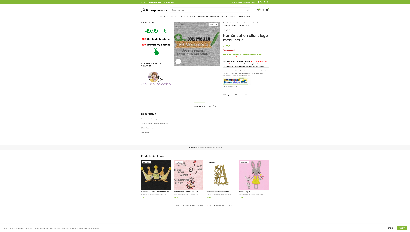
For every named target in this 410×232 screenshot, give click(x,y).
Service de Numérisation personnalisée (243, 23)
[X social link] (261, 2)
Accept (402, 228)
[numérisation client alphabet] (221, 175)
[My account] (253, 10)
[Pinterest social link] (264, 2)
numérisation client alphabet (218, 192)
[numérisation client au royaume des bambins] (156, 175)
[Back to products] (227, 30)
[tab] (199, 105)
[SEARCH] (247, 10)
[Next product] (229, 30)
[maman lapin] (254, 175)
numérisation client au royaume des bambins (155, 193)
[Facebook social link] (258, 2)
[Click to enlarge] (178, 61)
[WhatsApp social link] (267, 2)
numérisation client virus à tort (186, 192)
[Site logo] (154, 10)
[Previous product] (224, 30)
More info (391, 228)
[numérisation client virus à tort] (188, 175)
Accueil (225, 23)
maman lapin (244, 192)
